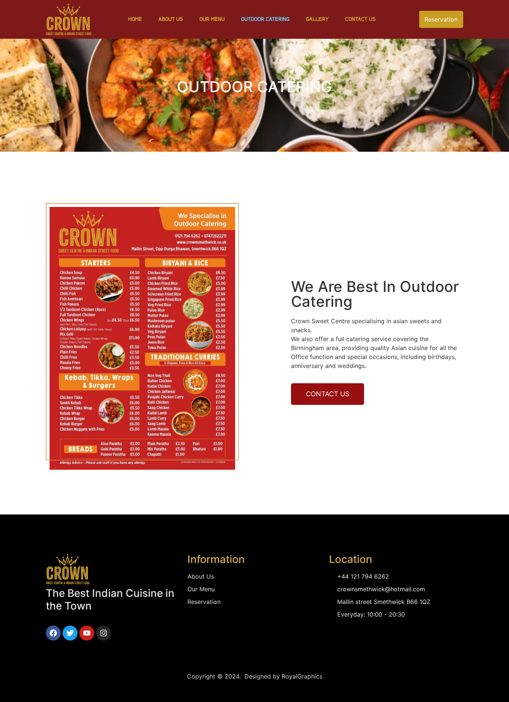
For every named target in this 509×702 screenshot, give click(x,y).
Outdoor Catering (265, 19)
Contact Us (360, 19)
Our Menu (212, 19)
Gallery (317, 19)
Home (135, 19)
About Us (170, 19)
